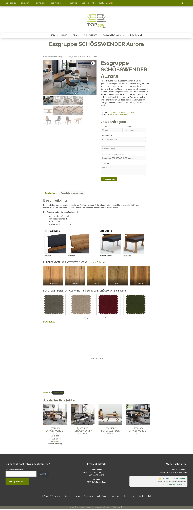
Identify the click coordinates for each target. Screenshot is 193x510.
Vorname (104, 126)
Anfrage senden (109, 179)
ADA (75, 35)
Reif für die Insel (134, 35)
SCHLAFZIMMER (40, 3)
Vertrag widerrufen (17, 481)
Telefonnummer (106, 135)
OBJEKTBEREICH (56, 3)
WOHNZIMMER (11, 3)
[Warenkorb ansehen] (182, 3)
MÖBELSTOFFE (72, 3)
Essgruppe (114, 114)
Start (45, 56)
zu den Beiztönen (98, 262)
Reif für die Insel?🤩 (106, 3)
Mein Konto (101, 496)
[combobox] (103, 139)
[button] (18, 3)
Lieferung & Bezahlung (51, 496)
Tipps (94, 3)
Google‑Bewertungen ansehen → (174, 484)
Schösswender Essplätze (126, 112)
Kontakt (68, 496)
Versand (57, 441)
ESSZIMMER (25, 3)
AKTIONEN (85, 3)
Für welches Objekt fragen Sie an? (112, 154)
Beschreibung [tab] (51, 193)
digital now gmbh (118, 507)
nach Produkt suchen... (15, 469)
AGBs (77, 496)
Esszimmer (52, 56)
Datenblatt (49, 321)
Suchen (43, 474)
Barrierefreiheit (145, 496)
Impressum (115, 496)
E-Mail (103, 145)
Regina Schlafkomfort (112, 35)
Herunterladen (58, 393)
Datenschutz (129, 496)
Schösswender (123, 114)
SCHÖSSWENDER (90, 35)
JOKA (53, 35)
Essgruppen (63, 56)
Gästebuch (88, 496)
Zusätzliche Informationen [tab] (72, 193)
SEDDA (64, 35)
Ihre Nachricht (105, 163)
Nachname (127, 126)
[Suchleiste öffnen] (187, 3)
